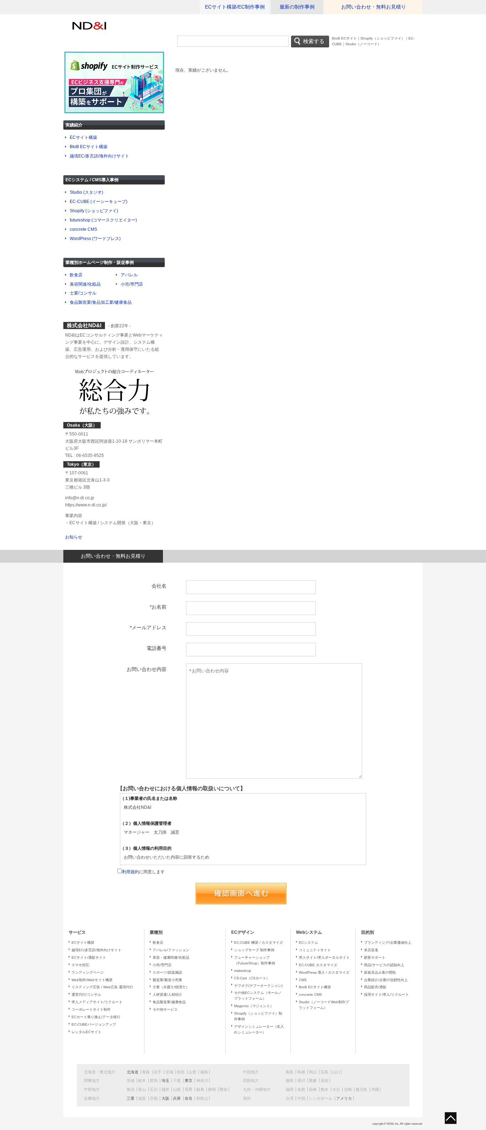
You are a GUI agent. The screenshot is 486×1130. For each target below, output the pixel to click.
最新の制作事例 (297, 7)
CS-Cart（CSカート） (252, 978)
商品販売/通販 (375, 987)
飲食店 (76, 274)
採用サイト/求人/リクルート (386, 994)
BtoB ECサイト (344, 38)
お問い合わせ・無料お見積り (373, 7)
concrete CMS (83, 229)
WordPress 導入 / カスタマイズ (324, 972)
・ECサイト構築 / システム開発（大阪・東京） (110, 522)
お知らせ (73, 537)
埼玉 (165, 1080)
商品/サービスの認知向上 (384, 965)
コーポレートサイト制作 (91, 1009)
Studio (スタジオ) (86, 192)
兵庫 (177, 1098)
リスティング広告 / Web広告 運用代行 (102, 987)
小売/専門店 (132, 284)
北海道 (132, 1072)
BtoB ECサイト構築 (88, 146)
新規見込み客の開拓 (380, 972)
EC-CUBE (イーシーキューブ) (98, 201)
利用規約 (130, 871)
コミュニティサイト (315, 950)
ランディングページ (88, 972)
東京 (188, 1080)
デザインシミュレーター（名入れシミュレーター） (259, 1029)
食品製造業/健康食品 (169, 1002)
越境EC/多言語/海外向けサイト (99, 155)
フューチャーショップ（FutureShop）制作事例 (254, 960)
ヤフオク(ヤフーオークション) (258, 986)
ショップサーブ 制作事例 (254, 950)
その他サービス (165, 1009)
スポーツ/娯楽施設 (167, 972)
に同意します (143, 871)
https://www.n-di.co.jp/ (86, 504)
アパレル (129, 274)
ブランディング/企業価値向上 (387, 942)
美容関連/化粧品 (85, 284)
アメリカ (344, 1098)
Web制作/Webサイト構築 (92, 980)
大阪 (165, 1098)
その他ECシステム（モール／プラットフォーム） (258, 995)
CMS (303, 980)
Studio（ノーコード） (363, 44)
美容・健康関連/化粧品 (171, 957)
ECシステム (308, 942)
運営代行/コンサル (86, 994)
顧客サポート (374, 957)
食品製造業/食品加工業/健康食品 (101, 302)
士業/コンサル (83, 293)
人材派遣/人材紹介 (167, 994)
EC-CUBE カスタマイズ (318, 965)
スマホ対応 (80, 965)
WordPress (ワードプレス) (95, 238)
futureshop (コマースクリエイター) (103, 220)
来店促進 (371, 950)
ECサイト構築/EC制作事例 (235, 7)
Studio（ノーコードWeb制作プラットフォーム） (324, 1005)
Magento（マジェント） (254, 1006)
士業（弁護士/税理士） (171, 987)
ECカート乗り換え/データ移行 (96, 1017)
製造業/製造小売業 (167, 980)
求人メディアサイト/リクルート (97, 1002)
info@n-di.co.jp (79, 497)
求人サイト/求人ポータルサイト (324, 957)
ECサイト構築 (83, 137)
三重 (130, 1098)
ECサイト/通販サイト (89, 957)
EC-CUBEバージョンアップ (94, 1024)
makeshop (242, 971)
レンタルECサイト (86, 1032)
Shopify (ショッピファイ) (94, 210)
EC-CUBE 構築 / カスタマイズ (258, 942)
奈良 (188, 1098)
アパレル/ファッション (171, 950)
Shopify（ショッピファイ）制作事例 (258, 1016)
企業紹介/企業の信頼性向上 (386, 980)
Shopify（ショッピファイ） (382, 38)
